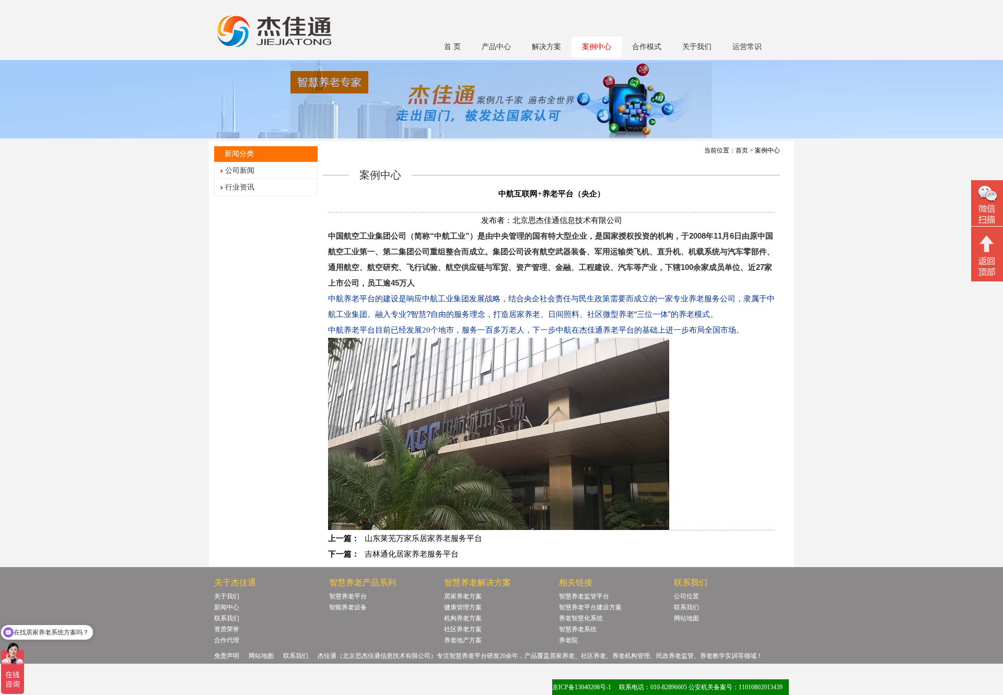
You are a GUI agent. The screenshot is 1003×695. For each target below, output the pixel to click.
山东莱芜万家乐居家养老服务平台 (423, 538)
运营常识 (747, 47)
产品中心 (496, 47)
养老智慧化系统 (581, 618)
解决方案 (546, 47)
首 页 (452, 47)
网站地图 (686, 618)
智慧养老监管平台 (584, 596)
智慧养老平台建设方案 (590, 607)
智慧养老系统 (578, 629)
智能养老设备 (348, 607)
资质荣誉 (226, 629)
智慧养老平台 (348, 596)
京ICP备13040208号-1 (581, 687)
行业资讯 (239, 187)
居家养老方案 (463, 596)
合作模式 (646, 47)
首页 (742, 150)
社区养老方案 (463, 629)
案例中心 (596, 47)
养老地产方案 (463, 640)
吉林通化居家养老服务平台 (412, 554)
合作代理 (226, 640)
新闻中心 (226, 607)
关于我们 (697, 47)
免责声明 (226, 655)
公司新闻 (239, 170)
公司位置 (686, 596)
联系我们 (226, 618)
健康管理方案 (463, 607)
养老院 (568, 640)
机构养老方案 (463, 618)
